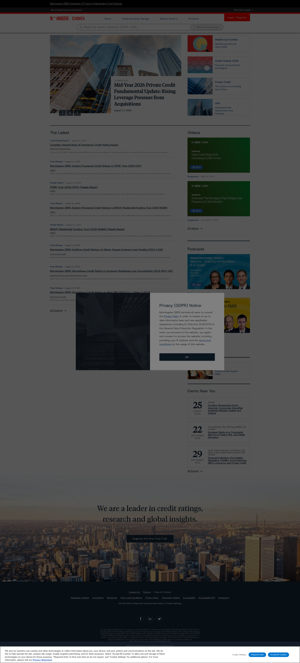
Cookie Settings (239, 654)
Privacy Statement (42, 660)
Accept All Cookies (278, 654)
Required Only (257, 654)
